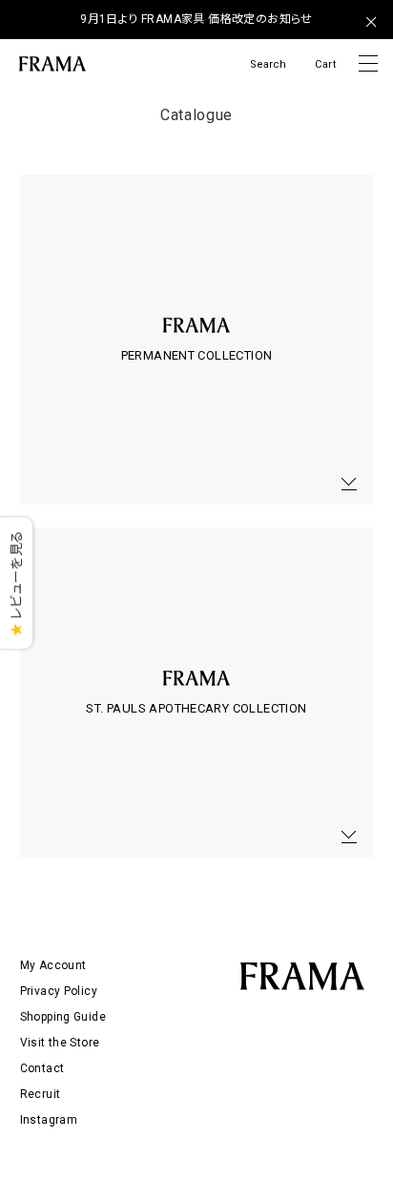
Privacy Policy (58, 991)
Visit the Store (60, 1042)
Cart (325, 64)
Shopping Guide (63, 1017)
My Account (53, 965)
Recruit (40, 1094)
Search (268, 64)
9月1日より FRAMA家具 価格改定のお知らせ (196, 19)
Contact (42, 1068)
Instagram (49, 1120)
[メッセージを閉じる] (371, 22)
